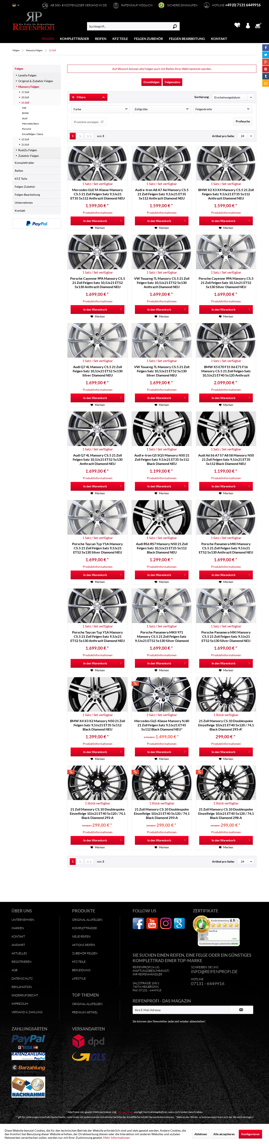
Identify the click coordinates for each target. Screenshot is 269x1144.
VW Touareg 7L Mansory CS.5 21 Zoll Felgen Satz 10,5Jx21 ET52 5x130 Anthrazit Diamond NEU (161, 282)
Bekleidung (81, 970)
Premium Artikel (85, 1012)
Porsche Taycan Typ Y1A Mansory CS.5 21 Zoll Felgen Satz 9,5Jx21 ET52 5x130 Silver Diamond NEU (97, 548)
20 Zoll (25, 97)
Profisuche (243, 121)
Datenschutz (22, 978)
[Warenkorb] (259, 25)
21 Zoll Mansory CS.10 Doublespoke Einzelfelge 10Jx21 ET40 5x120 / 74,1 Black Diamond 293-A (97, 813)
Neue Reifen (81, 936)
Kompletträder (24, 162)
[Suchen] (175, 26)
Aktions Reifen (83, 945)
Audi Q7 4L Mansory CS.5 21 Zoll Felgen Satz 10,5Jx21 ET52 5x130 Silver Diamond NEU (98, 371)
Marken (18, 928)
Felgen (19, 68)
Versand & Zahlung (27, 1012)
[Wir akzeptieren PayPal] (37, 223)
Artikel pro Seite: (223, 136)
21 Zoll (25, 102)
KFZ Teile (21, 178)
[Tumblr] (265, 76)
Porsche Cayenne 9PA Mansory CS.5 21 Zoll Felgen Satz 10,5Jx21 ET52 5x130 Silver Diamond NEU (226, 282)
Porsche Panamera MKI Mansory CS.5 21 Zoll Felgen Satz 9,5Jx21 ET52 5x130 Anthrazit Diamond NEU (226, 548)
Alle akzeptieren (224, 1134)
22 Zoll (25, 139)
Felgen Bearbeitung (27, 194)
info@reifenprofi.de (214, 971)
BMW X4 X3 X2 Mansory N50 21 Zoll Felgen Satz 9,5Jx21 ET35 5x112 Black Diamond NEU (97, 725)
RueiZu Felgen (27, 150)
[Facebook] (265, 47)
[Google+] (265, 62)
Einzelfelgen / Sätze (32, 134)
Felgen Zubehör (25, 186)
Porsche (26, 128)
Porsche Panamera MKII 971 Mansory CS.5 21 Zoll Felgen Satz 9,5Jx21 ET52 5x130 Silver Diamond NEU (162, 636)
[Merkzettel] (237, 25)
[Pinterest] (265, 69)
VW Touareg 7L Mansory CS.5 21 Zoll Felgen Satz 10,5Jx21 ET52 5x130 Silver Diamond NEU (161, 371)
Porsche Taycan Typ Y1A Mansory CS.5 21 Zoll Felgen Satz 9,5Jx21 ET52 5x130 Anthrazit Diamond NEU (97, 636)
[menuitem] (48, 38)
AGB (14, 970)
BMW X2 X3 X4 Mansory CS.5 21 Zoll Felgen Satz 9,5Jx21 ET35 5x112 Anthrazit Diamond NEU (226, 194)
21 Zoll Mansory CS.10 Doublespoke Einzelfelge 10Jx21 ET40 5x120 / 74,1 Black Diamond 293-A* (226, 725)
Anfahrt (18, 945)
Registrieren (22, 961)
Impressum (20, 1003)
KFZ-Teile (79, 961)
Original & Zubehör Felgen (35, 81)
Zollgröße (141, 109)
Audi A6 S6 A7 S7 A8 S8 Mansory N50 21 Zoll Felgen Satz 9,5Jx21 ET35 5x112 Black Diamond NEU (226, 459)
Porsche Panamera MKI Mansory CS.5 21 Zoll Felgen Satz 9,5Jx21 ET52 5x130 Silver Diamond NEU (226, 636)
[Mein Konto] (248, 25)
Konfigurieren (250, 1134)
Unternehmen (24, 202)
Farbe (77, 109)
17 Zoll (25, 92)
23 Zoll (25, 144)
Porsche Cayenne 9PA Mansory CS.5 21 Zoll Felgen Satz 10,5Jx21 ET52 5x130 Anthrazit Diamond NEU (97, 282)
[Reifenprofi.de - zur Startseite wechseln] (34, 21)
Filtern (81, 97)
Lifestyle (79, 978)
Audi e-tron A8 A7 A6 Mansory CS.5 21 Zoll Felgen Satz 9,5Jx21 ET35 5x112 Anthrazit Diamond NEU (162, 194)
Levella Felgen (27, 75)
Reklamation (22, 987)
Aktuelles (19, 953)
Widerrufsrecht (25, 995)
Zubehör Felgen (28, 155)
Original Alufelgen (87, 919)
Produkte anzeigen (86, 122)
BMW (25, 113)
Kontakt (20, 210)
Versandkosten (125, 1112)
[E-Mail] (265, 83)
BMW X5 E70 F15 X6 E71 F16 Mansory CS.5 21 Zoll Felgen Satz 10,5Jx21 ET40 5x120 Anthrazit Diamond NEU (226, 371)
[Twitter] (265, 54)
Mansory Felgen (28, 86)
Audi (24, 118)
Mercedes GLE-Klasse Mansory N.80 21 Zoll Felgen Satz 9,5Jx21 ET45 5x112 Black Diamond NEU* (161, 725)
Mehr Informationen (116, 1137)
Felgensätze (172, 82)
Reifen (19, 170)
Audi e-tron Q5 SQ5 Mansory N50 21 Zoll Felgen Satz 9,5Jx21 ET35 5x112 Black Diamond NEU (161, 459)
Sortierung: (201, 97)
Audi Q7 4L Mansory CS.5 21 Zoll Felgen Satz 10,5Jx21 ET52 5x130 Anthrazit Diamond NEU (98, 459)
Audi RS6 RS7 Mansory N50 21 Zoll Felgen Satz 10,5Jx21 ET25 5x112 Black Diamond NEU (162, 548)
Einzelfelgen (152, 82)
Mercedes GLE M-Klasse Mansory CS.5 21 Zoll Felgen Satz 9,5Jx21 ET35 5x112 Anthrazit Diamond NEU (97, 194)
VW (24, 107)
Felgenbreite (203, 109)
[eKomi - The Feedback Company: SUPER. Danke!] (222, 931)
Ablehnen (200, 1134)
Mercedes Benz (30, 123)
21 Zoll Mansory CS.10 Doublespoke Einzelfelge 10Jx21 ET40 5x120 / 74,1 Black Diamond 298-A (226, 813)
